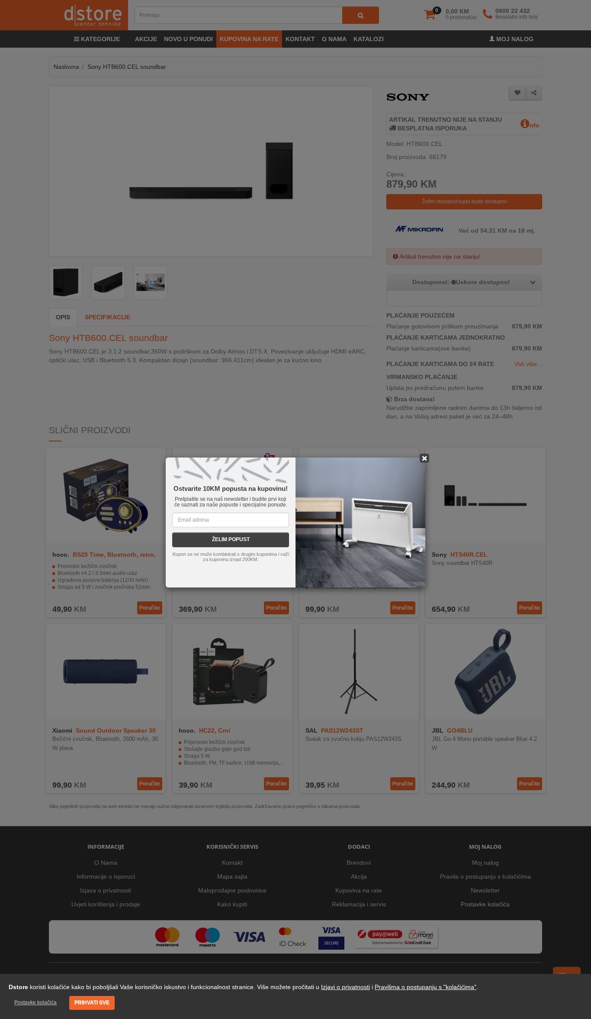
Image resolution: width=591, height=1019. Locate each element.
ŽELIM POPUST (231, 539)
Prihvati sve (91, 1003)
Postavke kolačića (35, 1003)
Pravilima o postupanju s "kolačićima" (425, 986)
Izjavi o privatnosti (345, 986)
